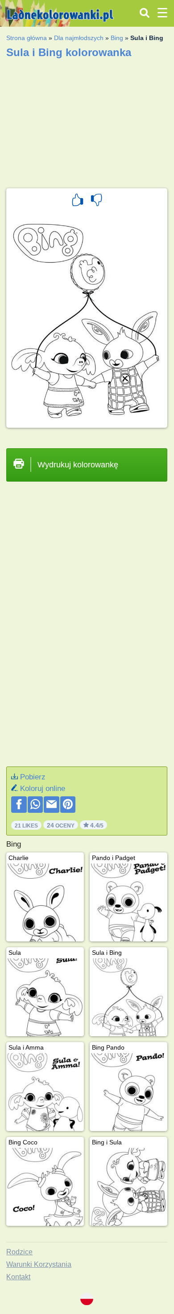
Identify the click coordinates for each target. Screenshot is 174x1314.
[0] (96, 201)
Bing (117, 37)
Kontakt (18, 1277)
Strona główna (26, 37)
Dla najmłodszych (79, 37)
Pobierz (33, 777)
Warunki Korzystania (38, 1264)
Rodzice (19, 1252)
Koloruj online (42, 788)
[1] (77, 201)
